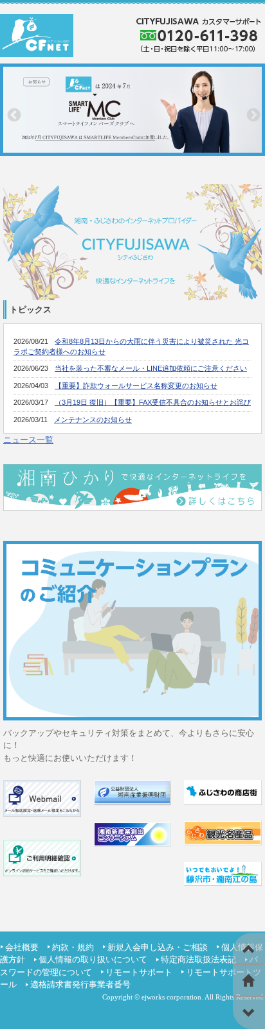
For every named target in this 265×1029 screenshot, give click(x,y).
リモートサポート (138, 972)
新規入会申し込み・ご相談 (157, 947)
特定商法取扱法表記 (198, 959)
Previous (12, 114)
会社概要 (22, 947)
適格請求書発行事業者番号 (80, 984)
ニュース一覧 (28, 440)
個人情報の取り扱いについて (93, 959)
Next (252, 114)
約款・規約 (73, 947)
